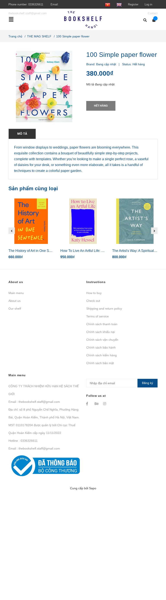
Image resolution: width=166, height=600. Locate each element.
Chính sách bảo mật (100, 363)
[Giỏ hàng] (152, 20)
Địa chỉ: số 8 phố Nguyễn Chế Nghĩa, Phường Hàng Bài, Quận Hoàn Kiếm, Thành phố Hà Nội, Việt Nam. (44, 413)
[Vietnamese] (107, 4)
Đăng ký (147, 383)
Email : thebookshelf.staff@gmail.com (34, 401)
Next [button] (154, 230)
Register (133, 4)
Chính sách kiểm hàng (101, 355)
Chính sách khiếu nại (100, 332)
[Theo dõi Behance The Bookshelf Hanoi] (97, 404)
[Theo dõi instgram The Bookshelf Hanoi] (105, 404)
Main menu (16, 293)
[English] (119, 4)
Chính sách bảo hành (101, 347)
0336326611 (35, 4)
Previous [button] (11, 230)
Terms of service (97, 316)
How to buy (94, 293)
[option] (31, 230)
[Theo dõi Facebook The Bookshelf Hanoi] (88, 404)
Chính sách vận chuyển (102, 339)
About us (14, 300)
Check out (93, 300)
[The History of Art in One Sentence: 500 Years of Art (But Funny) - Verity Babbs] (31, 221)
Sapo (92, 488)
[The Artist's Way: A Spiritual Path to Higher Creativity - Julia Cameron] (135, 221)
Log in (148, 4)
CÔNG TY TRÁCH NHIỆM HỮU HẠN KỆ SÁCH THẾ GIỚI (43, 390)
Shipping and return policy (104, 308)
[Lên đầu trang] (154, 579)
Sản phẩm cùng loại (33, 188)
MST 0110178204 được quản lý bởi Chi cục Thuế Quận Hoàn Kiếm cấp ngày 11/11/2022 (41, 429)
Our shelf (14, 308)
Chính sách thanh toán (101, 324)
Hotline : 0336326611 (23, 440)
